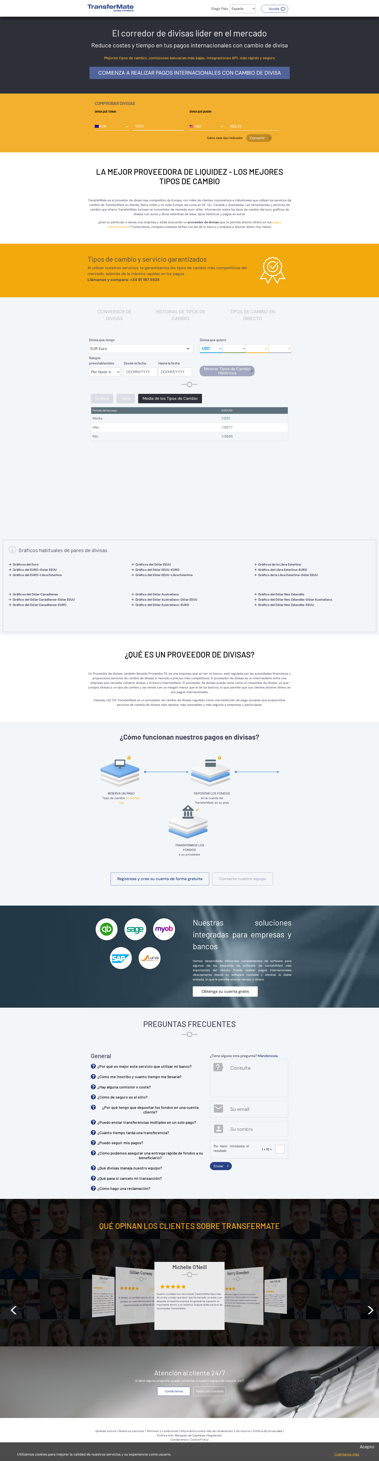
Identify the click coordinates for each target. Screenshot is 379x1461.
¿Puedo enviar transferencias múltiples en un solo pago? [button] (146, 1122)
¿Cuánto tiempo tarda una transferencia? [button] (133, 1132)
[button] (274, 9)
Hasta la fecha (169, 363)
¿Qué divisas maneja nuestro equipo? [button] (129, 1168)
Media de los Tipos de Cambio (170, 398)
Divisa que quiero (200, 111)
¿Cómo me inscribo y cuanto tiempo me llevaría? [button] (139, 1076)
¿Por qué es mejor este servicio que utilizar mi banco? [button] (144, 1066)
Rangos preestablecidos (101, 360)
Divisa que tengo (105, 111)
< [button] (13, 1309)
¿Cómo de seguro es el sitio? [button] (122, 1097)
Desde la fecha (135, 363)
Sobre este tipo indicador (225, 138)
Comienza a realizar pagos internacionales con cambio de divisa (189, 72)
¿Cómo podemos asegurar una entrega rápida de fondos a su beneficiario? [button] (150, 1155)
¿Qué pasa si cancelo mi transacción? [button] (129, 1178)
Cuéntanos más (346, 1454)
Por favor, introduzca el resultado (231, 1148)
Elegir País (219, 8)
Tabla (126, 398)
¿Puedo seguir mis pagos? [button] (120, 1142)
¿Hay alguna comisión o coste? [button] (124, 1086)
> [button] (370, 1309)
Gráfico (102, 398)
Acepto (367, 1447)
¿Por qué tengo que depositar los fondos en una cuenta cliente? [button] (150, 1110)
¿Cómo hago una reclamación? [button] (123, 1188)
